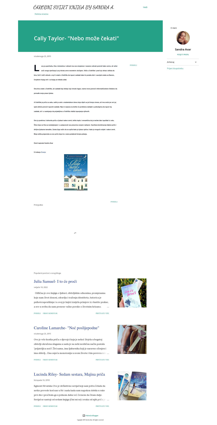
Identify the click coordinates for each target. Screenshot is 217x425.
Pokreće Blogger (91, 415)
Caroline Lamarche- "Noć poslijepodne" (66, 327)
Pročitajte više (102, 313)
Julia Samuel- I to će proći (55, 281)
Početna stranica (41, 14)
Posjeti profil (183, 54)
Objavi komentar (50, 313)
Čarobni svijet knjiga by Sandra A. (73, 7)
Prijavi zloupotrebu (175, 68)
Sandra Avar (183, 49)
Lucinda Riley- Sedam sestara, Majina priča (69, 374)
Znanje (43, 152)
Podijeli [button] (133, 65)
